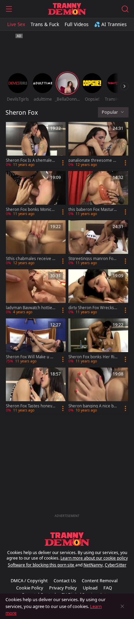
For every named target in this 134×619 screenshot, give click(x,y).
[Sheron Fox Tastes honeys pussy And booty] (36, 391)
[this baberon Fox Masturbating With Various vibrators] (98, 194)
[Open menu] (9, 9)
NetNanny (93, 565)
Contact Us (65, 580)
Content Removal (100, 580)
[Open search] (125, 9)
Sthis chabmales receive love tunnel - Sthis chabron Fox (30, 259)
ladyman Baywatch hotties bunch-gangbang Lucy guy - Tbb (30, 308)
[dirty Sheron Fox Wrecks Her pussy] (98, 292)
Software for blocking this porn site (41, 565)
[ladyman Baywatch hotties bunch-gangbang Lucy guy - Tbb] (36, 292)
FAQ (107, 588)
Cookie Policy (29, 588)
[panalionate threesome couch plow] (98, 145)
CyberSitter (115, 565)
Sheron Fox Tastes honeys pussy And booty (30, 406)
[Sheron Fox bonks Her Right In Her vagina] (98, 341)
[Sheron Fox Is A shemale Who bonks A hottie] (36, 145)
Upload (90, 588)
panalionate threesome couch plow (93, 160)
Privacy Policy (63, 588)
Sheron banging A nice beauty (92, 406)
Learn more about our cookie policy (94, 558)
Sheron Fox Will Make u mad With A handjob (30, 357)
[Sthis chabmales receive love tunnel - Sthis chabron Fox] (36, 243)
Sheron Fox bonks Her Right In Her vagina (92, 357)
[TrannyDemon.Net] (67, 9)
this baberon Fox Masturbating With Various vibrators (92, 209)
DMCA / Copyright (29, 580)
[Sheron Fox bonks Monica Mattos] (36, 194)
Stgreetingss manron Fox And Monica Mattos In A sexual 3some (93, 259)
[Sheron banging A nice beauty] (98, 391)
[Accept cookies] (122, 606)
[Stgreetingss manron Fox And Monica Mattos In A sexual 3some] (98, 243)
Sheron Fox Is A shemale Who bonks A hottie (29, 160)
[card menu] (63, 163)
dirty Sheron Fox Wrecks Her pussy (91, 308)
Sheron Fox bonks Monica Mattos (30, 209)
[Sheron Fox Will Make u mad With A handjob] (36, 341)
